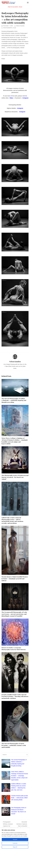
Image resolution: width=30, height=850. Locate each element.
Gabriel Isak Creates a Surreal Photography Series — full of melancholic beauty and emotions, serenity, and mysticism (13, 520)
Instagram (25, 98)
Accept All (15, 839)
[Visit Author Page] (15, 356)
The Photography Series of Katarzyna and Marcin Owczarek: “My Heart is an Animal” (15, 477)
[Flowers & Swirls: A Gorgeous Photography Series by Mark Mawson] (15, 632)
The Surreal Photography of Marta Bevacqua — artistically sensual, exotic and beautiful (14, 745)
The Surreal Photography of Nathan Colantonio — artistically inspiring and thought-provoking (14, 400)
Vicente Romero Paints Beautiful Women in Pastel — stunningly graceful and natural (15, 578)
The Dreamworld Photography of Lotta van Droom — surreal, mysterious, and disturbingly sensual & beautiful (14, 614)
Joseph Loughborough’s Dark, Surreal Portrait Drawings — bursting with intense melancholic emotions (15, 696)
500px (11, 98)
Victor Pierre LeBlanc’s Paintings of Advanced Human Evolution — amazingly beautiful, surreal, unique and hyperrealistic (15, 441)
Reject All (15, 847)
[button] (28, 2)
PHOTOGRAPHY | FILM (9, 28)
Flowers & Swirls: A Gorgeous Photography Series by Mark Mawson (14, 648)
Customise (15, 843)
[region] (15, 839)
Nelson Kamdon (20, 25)
